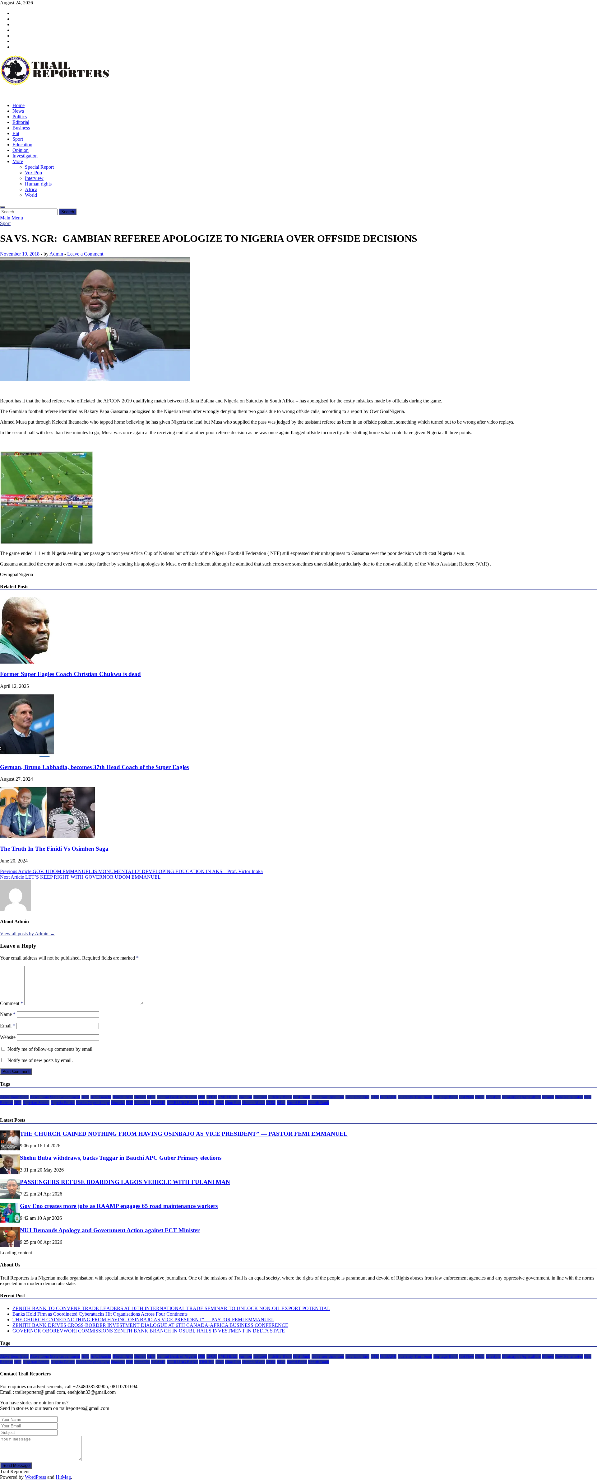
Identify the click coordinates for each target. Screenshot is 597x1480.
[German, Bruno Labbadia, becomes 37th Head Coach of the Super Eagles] (27, 755)
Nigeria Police (63, 1102)
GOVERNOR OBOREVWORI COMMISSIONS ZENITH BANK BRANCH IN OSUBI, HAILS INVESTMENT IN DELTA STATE (148, 1330)
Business (21, 127)
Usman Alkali (253, 1102)
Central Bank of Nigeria (177, 1097)
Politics (19, 116)
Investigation (25, 155)
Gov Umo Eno (357, 1097)
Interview (34, 178)
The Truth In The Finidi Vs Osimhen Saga (54, 848)
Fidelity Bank (280, 1097)
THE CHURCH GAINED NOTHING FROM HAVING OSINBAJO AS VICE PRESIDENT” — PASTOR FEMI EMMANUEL (184, 1133)
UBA (219, 1102)
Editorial (20, 122)
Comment (11, 1003)
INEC (479, 1097)
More (17, 161)
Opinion (20, 150)
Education (22, 144)
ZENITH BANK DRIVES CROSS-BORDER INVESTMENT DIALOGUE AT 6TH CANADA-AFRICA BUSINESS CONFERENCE (150, 1325)
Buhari (140, 1097)
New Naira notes (569, 1097)
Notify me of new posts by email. (40, 1060)
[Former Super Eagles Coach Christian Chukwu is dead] (33, 662)
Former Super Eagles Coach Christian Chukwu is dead (70, 674)
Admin (56, 253)
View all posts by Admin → (27, 933)
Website (8, 1037)
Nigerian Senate (36, 1102)
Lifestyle (493, 1097)
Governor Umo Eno (328, 1097)
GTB (375, 1097)
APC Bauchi (100, 1097)
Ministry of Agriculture (521, 1097)
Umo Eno (233, 1102)
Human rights (38, 183)
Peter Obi (142, 1102)
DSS (201, 1097)
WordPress (35, 1477)
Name (8, 1014)
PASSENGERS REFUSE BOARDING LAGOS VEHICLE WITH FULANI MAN (125, 1182)
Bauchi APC (123, 1097)
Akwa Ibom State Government (55, 1097)
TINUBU (206, 1102)
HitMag (63, 1477)
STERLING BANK (182, 1102)
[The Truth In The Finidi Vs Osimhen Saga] (47, 836)
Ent (15, 133)
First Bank (301, 1097)
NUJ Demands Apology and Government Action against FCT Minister (110, 1230)
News (18, 111)
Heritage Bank (445, 1097)
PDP (129, 1102)
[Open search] (2, 207)
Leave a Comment (85, 253)
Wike (281, 1102)
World (31, 195)
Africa (31, 189)
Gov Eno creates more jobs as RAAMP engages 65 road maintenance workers (119, 1206)
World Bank (297, 1102)
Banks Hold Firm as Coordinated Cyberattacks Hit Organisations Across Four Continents (99, 1314)
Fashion (245, 1097)
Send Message (16, 1465)
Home (18, 105)
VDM (270, 1102)
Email (7, 1025)
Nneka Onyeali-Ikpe (93, 1102)
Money (548, 1097)
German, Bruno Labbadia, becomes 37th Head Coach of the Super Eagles (94, 767)
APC (85, 1097)
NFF (17, 1102)
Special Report (39, 167)
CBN (151, 1097)
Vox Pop (33, 172)
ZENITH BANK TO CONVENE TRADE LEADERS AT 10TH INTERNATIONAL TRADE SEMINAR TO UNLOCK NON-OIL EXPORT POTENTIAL (171, 1308)
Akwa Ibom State (14, 1097)
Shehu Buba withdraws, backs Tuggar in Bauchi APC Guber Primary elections (120, 1157)
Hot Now (466, 1097)
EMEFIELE (228, 1097)
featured (260, 1097)
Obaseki (118, 1102)
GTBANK (388, 1097)
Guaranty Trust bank (415, 1097)
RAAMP (158, 1102)
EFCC (211, 1097)
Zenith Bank (318, 1102)
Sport (17, 139)
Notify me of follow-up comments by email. (50, 1049)
